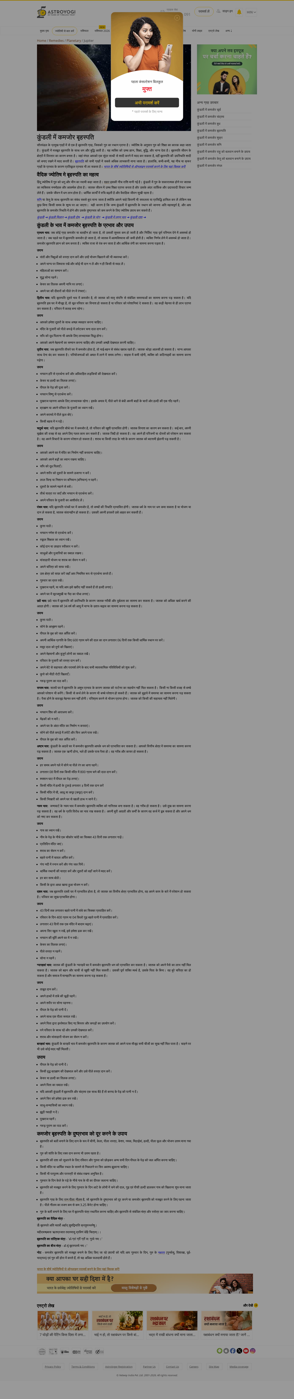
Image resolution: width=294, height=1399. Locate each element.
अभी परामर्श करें (147, 103)
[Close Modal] (177, 18)
